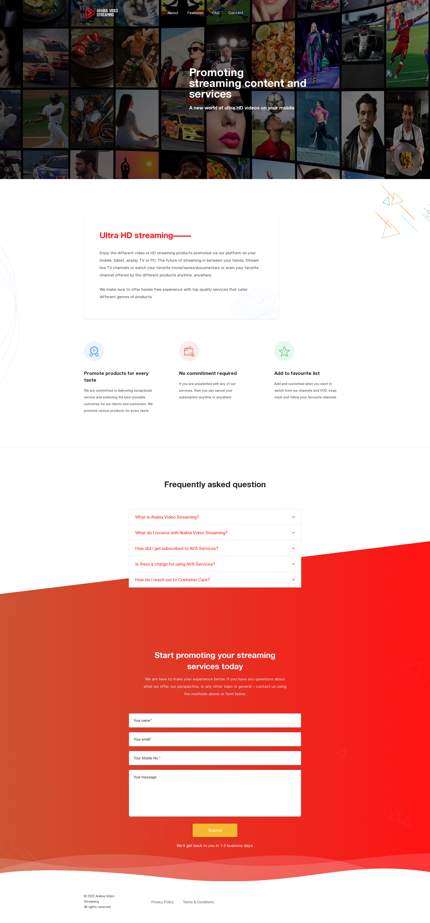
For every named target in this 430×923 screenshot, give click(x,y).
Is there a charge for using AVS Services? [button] (175, 564)
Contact (235, 13)
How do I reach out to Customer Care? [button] (172, 579)
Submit (215, 830)
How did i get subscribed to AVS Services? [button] (176, 548)
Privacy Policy (162, 902)
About (173, 13)
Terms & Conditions (198, 902)
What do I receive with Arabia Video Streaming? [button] (181, 532)
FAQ (215, 13)
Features (195, 13)
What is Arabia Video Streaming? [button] (167, 517)
